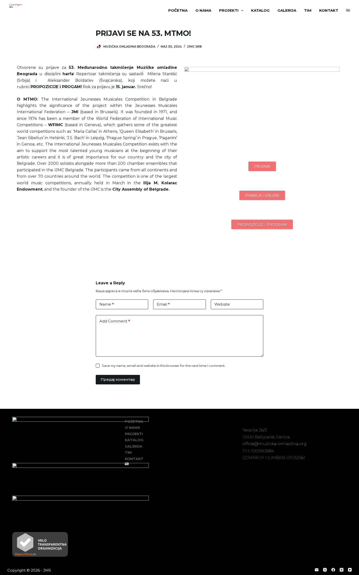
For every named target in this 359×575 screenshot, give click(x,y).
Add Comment (114, 321)
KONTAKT (328, 10)
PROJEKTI (229, 10)
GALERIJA (286, 10)
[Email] (316, 570)
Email (163, 304)
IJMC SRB (194, 46)
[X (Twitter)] (341, 570)
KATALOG (260, 10)
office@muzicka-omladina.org (274, 443)
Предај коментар (118, 379)
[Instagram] (325, 570)
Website (222, 304)
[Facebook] (333, 570)
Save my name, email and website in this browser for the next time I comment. (163, 366)
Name (106, 304)
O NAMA (203, 10)
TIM (307, 10)
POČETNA (178, 10)
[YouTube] (350, 570)
